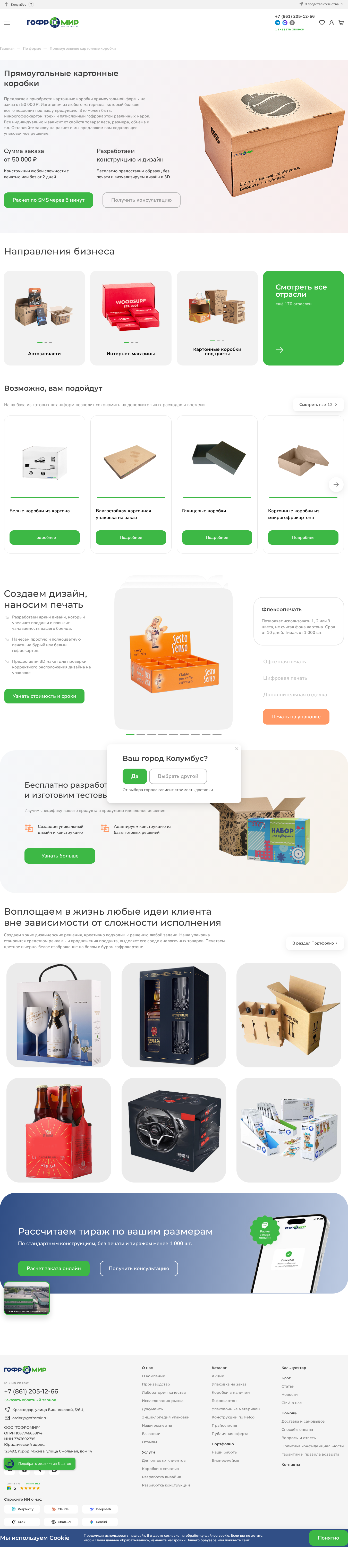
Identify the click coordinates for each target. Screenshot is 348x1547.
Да (134, 776)
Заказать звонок (289, 29)
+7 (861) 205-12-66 (295, 16)
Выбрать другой (178, 776)
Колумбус (18, 4)
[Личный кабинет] (331, 23)
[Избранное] (322, 23)
